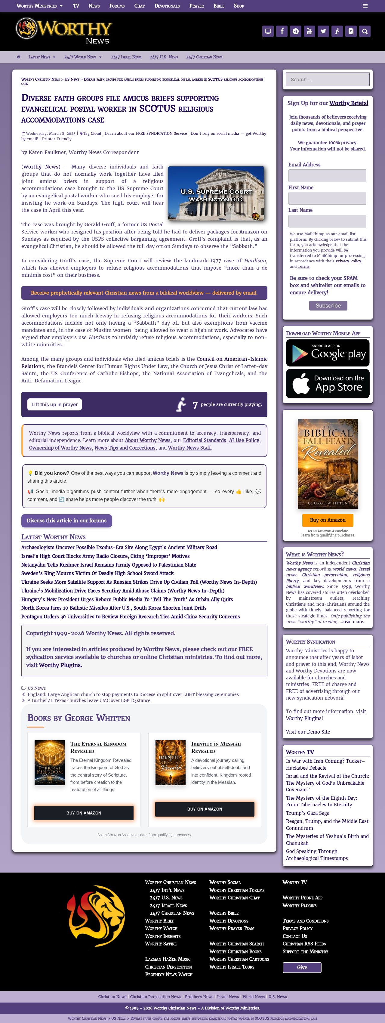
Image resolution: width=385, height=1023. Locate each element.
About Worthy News (148, 440)
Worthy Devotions (229, 921)
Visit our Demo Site (308, 732)
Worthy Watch (161, 928)
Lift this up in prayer (55, 404)
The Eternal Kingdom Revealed (98, 747)
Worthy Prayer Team (232, 928)
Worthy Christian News (170, 882)
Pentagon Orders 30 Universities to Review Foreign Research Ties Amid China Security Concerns (130, 617)
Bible (219, 6)
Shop (239, 6)
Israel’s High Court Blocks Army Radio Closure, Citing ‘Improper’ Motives (105, 556)
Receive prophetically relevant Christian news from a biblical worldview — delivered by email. (144, 293)
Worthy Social (225, 882)
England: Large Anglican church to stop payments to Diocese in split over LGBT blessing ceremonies (133, 694)
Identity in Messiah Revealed (216, 747)
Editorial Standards (204, 440)
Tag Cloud (92, 133)
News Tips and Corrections (125, 448)
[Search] (365, 31)
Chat (139, 6)
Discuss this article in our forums (66, 521)
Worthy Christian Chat (235, 898)
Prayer (196, 6)
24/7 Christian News (204, 57)
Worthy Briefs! (349, 103)
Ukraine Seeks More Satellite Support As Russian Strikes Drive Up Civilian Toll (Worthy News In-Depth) (139, 582)
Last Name (300, 210)
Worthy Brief (159, 921)
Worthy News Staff (189, 448)
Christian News (112, 996)
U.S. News (278, 996)
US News (37, 688)
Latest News (39, 57)
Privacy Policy (348, 261)
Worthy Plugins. (60, 665)
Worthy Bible (224, 913)
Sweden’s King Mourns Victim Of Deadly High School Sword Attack (97, 573)
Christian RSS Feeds (304, 944)
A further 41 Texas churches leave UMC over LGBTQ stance (89, 700)
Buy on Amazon (83, 813)
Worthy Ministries (37, 6)
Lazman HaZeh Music (167, 959)
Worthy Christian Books (236, 951)
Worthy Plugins (304, 718)
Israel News (228, 996)
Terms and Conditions (306, 921)
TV (76, 6)
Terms (304, 266)
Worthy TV (300, 752)
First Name (300, 187)
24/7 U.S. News (164, 57)
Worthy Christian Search (237, 944)
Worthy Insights (163, 936)
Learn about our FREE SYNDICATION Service (146, 133)
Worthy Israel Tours (232, 967)
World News (254, 996)
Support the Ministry (305, 951)
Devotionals (167, 6)
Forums (117, 6)
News (94, 6)
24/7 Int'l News (167, 890)
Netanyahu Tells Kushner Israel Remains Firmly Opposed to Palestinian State (108, 565)
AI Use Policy (244, 440)
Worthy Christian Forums (237, 890)
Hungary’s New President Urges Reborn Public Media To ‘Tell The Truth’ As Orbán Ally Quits (127, 599)
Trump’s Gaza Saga (307, 813)
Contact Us (295, 936)
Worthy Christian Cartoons (239, 959)
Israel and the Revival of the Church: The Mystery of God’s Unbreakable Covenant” (327, 783)
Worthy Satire (161, 944)
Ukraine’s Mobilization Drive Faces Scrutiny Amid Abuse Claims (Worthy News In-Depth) (122, 591)
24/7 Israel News (126, 57)
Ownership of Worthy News (60, 448)
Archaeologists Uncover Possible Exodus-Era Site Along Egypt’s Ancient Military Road (119, 547)
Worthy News (40, 167)
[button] (365, 6)
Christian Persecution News (155, 996)
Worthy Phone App (302, 898)
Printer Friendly (57, 139)
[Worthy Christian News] (64, 31)
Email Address (304, 165)
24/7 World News (80, 57)
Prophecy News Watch (168, 974)
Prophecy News (199, 996)
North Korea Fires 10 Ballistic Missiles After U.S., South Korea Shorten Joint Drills (114, 608)
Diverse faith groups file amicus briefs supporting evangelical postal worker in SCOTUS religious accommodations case (120, 108)
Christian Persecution (168, 967)
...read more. (352, 621)
